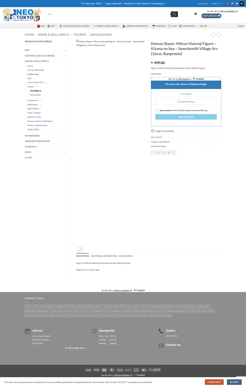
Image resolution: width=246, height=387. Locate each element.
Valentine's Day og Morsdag (135, 315)
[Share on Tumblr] (174, 152)
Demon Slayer (160, 146)
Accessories (32, 100)
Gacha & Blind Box (35, 70)
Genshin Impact (167, 306)
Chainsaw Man (93, 306)
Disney (143, 306)
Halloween (190, 306)
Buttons (81, 306)
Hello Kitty (30, 311)
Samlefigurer (101, 34)
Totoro (118, 315)
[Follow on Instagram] (232, 3)
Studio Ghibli (33, 129)
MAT (53, 26)
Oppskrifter (189, 26)
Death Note (119, 306)
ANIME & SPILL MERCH (107, 26)
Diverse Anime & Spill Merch (40, 121)
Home (29, 34)
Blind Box (59, 306)
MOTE (28, 152)
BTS (74, 306)
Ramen (191, 311)
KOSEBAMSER (32, 135)
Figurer (79, 34)
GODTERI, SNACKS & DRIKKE (76, 26)
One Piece (156, 311)
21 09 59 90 (171, 336)
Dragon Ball (153, 306)
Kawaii (68, 311)
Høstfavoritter (43, 311)
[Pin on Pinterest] (168, 152)
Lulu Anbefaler (95, 311)
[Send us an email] (242, 3)
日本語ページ (216, 3)
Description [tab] (82, 256)
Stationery (61, 315)
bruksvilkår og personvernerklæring (191, 110)
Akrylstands (35, 95)
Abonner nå (186, 117)
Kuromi (84, 311)
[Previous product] (218, 34)
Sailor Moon (201, 311)
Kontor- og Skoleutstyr (37, 125)
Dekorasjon (32, 104)
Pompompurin (169, 311)
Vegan (151, 315)
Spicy (52, 315)
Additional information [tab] (104, 256)
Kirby (76, 311)
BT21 (67, 306)
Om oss (203, 26)
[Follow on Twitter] (237, 3)
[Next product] (213, 34)
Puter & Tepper (34, 112)
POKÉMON (160, 26)
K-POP (174, 26)
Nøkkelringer (33, 74)
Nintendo (146, 311)
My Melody (126, 311)
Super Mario (108, 315)
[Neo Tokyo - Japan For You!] (21, 15)
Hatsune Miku (203, 306)
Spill (29, 78)
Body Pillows (33, 108)
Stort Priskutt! (82, 315)
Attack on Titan (32, 306)
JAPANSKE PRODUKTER (137, 26)
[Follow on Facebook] (228, 3)
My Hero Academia (112, 311)
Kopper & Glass (34, 117)
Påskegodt (181, 311)
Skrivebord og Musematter (37, 315)
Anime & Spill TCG (35, 82)
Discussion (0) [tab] (126, 256)
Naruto (137, 311)
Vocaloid (160, 315)
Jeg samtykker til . (183, 110)
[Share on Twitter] (158, 152)
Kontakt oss (203, 3)
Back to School (47, 306)
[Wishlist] (196, 14)
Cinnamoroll (107, 306)
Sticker (71, 315)
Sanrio (30, 66)
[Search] (174, 14)
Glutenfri (180, 306)
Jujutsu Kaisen (57, 311)
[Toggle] (65, 50)
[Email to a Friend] (163, 152)
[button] (211, 16)
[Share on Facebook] (153, 152)
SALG (43, 26)
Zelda (168, 315)
